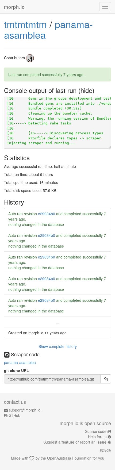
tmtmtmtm (25, 24)
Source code (95, 431)
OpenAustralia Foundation (69, 458)
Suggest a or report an (74, 442)
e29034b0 (46, 213)
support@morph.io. (25, 410)
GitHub (14, 415)
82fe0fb (105, 450)
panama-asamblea (20, 362)
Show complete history (58, 346)
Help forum (97, 436)
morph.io (14, 6)
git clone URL (16, 370)
